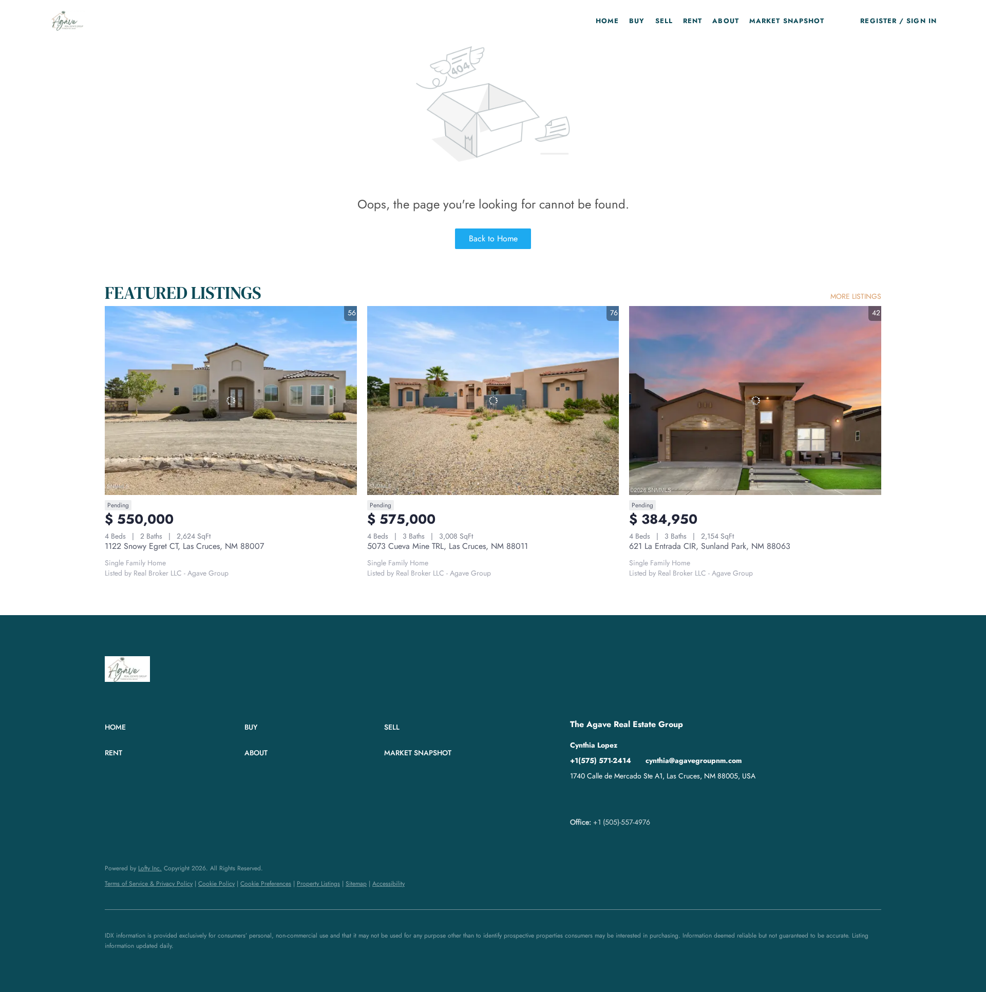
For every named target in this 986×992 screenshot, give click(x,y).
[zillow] (598, 799)
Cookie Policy (216, 883)
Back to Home (493, 238)
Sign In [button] (921, 21)
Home (607, 21)
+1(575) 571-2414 (600, 760)
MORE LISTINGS (855, 296)
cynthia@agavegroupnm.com (694, 760)
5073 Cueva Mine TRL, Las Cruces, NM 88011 (447, 546)
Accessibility (388, 883)
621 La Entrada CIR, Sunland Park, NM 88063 (709, 546)
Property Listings (318, 883)
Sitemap (356, 883)
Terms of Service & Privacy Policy (149, 883)
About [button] (725, 21)
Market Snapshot (787, 21)
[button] (67, 20)
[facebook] (577, 799)
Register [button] (878, 21)
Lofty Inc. (150, 868)
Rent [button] (692, 21)
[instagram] (619, 799)
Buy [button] (636, 21)
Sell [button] (664, 21)
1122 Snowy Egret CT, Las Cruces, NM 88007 (184, 546)
